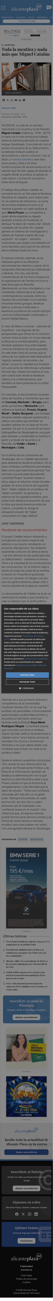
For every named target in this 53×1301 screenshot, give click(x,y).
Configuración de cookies (26, 665)
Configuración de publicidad (36, 659)
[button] (26, 688)
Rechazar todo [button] (27, 682)
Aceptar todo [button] (27, 675)
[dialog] (26, 648)
